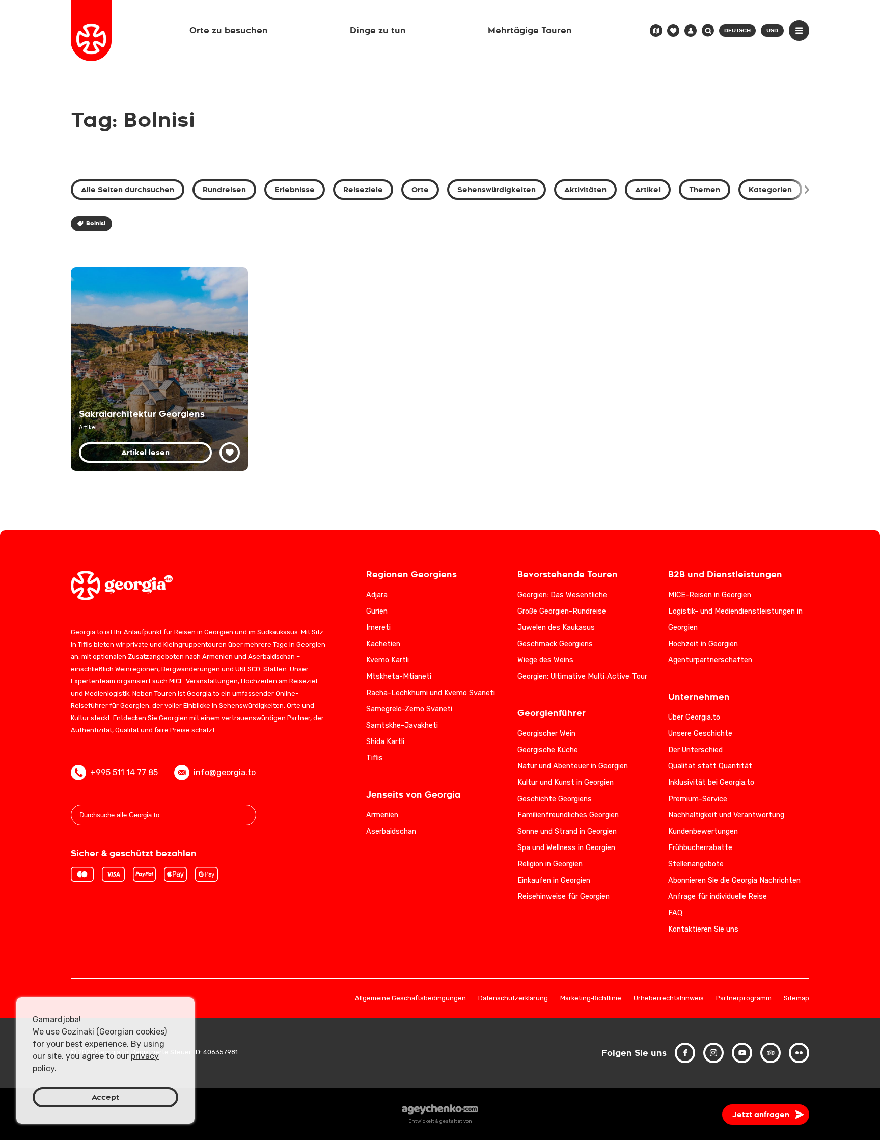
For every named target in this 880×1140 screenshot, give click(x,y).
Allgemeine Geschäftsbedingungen (410, 998)
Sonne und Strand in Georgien (567, 831)
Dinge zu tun (378, 30)
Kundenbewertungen (703, 831)
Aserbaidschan (391, 831)
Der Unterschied (695, 750)
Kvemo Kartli (387, 660)
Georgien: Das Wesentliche (562, 595)
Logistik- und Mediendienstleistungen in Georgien (735, 619)
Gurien (377, 611)
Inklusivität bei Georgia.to (711, 782)
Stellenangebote (696, 864)
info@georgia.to (225, 772)
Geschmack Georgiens (555, 644)
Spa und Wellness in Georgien (566, 847)
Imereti (378, 627)
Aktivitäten (585, 189)
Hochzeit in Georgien (703, 644)
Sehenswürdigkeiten (496, 189)
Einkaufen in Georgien (553, 880)
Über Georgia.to (694, 717)
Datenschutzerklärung (513, 998)
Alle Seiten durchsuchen (127, 189)
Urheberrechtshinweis (669, 998)
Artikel (648, 189)
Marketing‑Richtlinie (590, 998)
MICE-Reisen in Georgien (709, 595)
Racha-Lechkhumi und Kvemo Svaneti (430, 692)
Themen (704, 189)
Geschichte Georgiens (554, 798)
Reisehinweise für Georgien (563, 896)
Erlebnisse (294, 189)
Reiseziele (363, 189)
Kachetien (383, 644)
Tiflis (374, 758)
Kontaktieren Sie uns (703, 929)
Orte (420, 189)
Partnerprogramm (744, 998)
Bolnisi (95, 223)
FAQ (675, 913)
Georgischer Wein (546, 733)
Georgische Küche (547, 750)
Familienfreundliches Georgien (568, 815)
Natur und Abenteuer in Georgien (572, 766)
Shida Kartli (385, 741)
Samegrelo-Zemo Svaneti (409, 709)
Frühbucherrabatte (700, 847)
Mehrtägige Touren (530, 30)
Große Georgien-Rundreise (561, 611)
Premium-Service (697, 798)
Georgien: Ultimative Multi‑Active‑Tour (582, 676)
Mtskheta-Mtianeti (398, 676)
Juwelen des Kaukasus (556, 627)
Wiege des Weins (545, 660)
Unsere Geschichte (700, 733)
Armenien (382, 815)
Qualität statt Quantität (710, 766)
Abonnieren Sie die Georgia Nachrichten (734, 880)
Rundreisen (224, 189)
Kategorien (770, 189)
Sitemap (796, 998)
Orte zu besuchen (228, 30)
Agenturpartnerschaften (710, 660)
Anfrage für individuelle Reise (717, 896)
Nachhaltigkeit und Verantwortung (726, 815)
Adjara (377, 595)
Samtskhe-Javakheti (402, 725)
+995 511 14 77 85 (124, 772)
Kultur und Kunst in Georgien (565, 782)
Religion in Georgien (550, 864)
